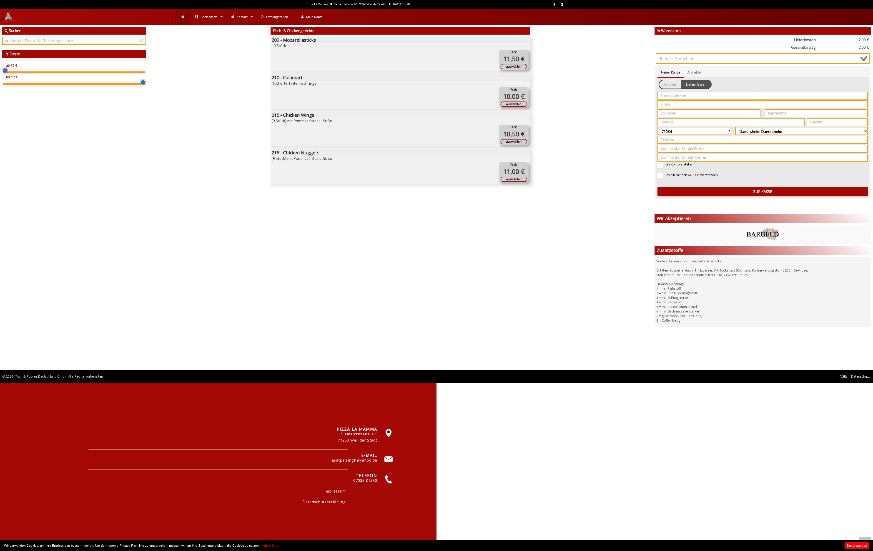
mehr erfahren (271, 545)
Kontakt (242, 17)
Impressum (335, 491)
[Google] (562, 4)
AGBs (692, 175)
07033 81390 (401, 4)
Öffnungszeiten (277, 17)
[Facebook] (554, 4)
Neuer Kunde (670, 72)
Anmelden (694, 72)
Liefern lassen (696, 84)
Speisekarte (209, 17)
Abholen (670, 84)
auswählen (514, 66)
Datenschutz (860, 376)
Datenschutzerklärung (324, 501)
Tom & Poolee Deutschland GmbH (41, 376)
